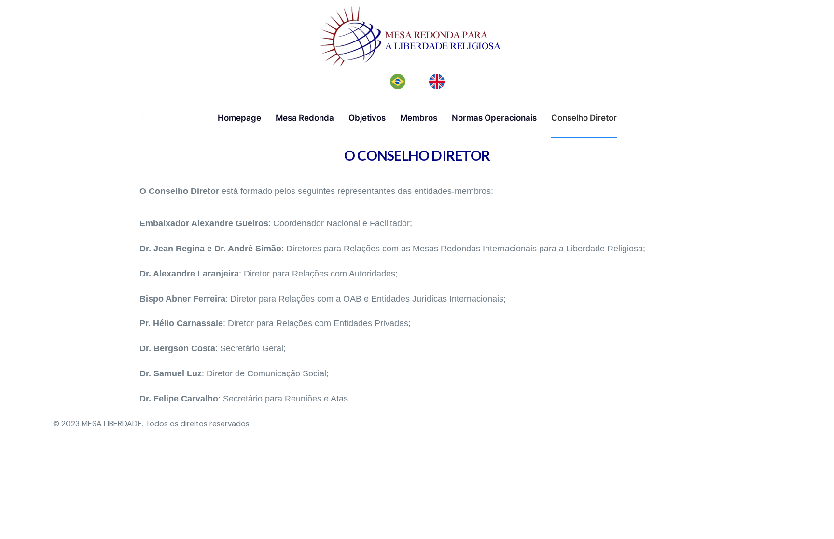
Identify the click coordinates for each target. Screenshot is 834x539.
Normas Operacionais (494, 118)
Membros (418, 118)
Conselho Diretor (584, 118)
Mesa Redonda (305, 118)
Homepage (239, 118)
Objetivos (367, 118)
